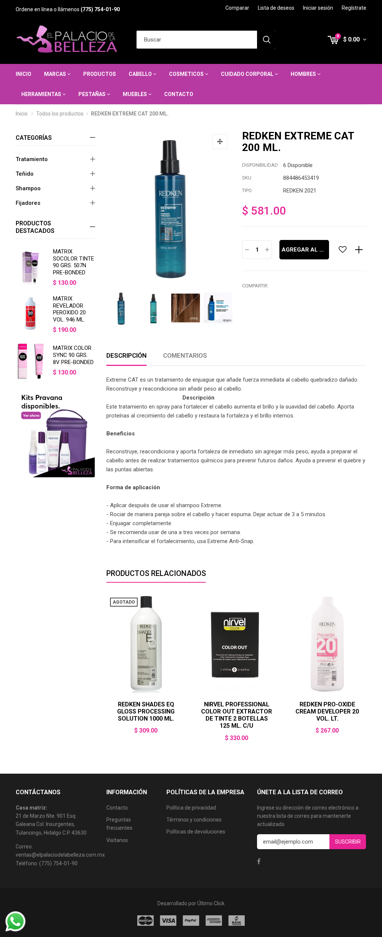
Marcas (55, 74)
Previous (106, 672)
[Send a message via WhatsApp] (15, 921)
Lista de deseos (276, 8)
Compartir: (255, 286)
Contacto (178, 94)
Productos (99, 74)
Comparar (237, 8)
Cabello (141, 74)
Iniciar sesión (318, 8)
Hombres (304, 74)
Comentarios (185, 355)
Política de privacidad (191, 808)
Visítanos (117, 840)
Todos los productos (60, 114)
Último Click (211, 903)
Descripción (126, 355)
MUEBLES (135, 94)
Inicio (23, 74)
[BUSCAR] (266, 39)
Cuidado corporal (248, 74)
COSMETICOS (187, 74)
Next (227, 308)
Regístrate (354, 8)
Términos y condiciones (194, 820)
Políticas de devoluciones (195, 832)
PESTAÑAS (92, 94)
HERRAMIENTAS (41, 94)
